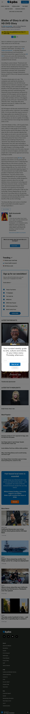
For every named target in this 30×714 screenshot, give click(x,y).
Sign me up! (15, 364)
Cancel (15, 367)
